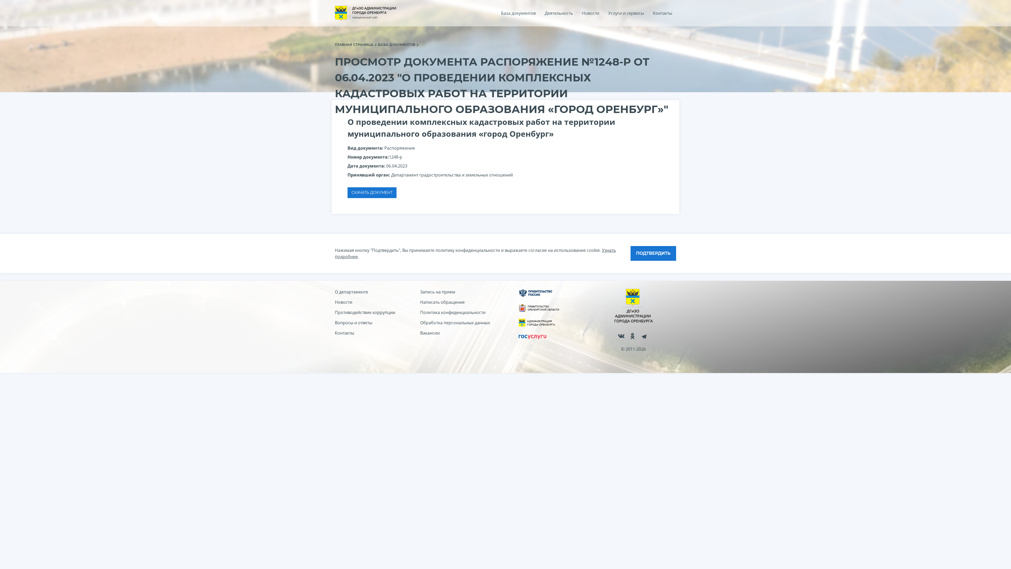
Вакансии (430, 333)
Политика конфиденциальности (452, 312)
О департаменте (351, 292)
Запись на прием (437, 292)
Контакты (662, 13)
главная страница (354, 44)
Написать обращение (442, 302)
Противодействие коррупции (365, 312)
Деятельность (559, 13)
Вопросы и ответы (353, 323)
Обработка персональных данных (455, 323)
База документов (518, 13)
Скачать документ (372, 192)
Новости (590, 13)
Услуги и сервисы (626, 13)
